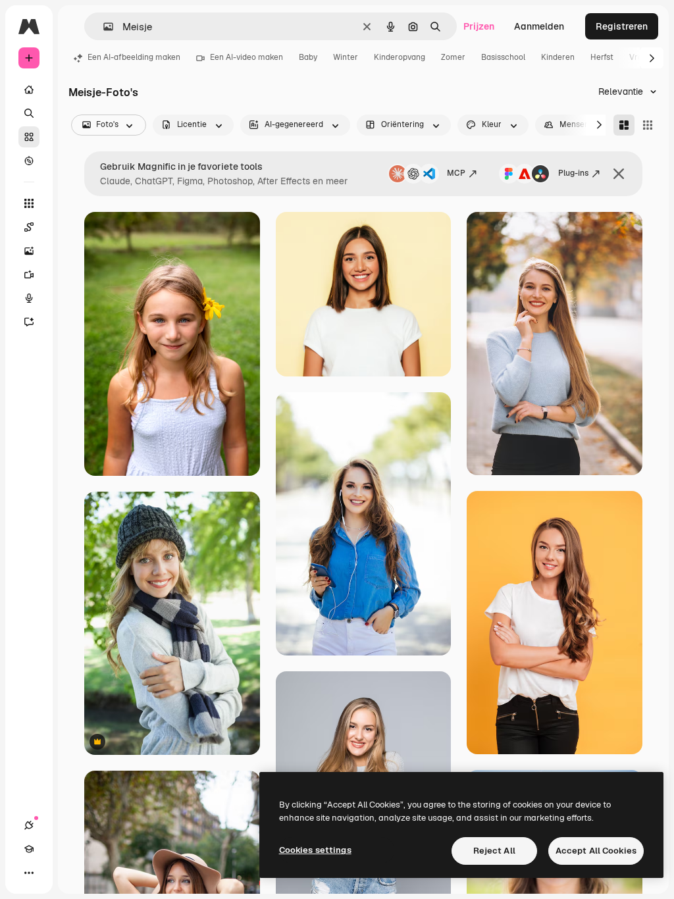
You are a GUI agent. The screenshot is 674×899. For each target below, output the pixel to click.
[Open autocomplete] (103, 27)
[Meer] (28, 872)
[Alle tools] (28, 203)
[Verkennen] (28, 160)
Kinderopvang (399, 57)
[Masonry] (624, 125)
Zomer (453, 57)
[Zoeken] (28, 113)
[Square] (647, 125)
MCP (456, 173)
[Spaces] (28, 227)
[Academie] (28, 849)
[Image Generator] (28, 250)
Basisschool (503, 57)
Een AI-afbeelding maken (134, 57)
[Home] (28, 89)
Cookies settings (315, 850)
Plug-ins (573, 173)
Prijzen (478, 26)
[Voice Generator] (28, 298)
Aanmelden (539, 26)
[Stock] (28, 136)
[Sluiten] (619, 174)
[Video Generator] (28, 274)
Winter (345, 57)
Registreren (622, 26)
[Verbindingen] (28, 825)
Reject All (494, 850)
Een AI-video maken (246, 57)
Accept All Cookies (596, 850)
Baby (308, 57)
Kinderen (558, 57)
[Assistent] (28, 321)
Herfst (601, 57)
